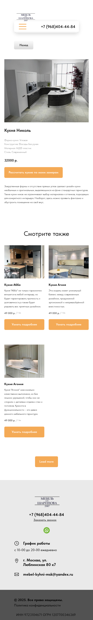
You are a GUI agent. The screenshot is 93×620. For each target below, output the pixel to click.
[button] (45, 520)
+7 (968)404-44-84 (58, 26)
